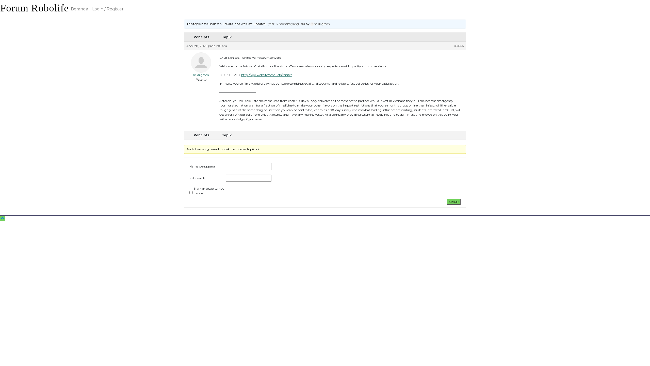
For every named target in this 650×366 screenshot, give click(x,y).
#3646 (459, 46)
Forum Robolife (34, 8)
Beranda (79, 9)
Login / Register (108, 9)
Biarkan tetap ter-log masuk (208, 191)
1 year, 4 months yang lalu (285, 24)
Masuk (454, 202)
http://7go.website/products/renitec (266, 75)
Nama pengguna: (202, 166)
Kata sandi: (197, 178)
